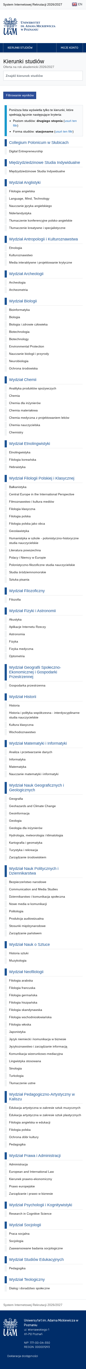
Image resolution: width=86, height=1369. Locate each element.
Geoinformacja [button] (19, 813)
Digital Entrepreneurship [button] (26, 151)
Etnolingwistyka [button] (19, 452)
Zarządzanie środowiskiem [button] (27, 857)
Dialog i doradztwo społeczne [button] (29, 1288)
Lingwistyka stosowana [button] (25, 1061)
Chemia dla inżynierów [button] (25, 403)
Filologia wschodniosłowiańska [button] (30, 1017)
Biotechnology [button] (19, 339)
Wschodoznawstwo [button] (22, 732)
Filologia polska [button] (20, 516)
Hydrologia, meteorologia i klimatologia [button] (36, 835)
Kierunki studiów (20, 47)
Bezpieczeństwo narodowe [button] (27, 882)
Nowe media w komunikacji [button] (28, 904)
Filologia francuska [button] (22, 988)
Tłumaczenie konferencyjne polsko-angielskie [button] (40, 220)
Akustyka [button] (15, 619)
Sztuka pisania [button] (19, 579)
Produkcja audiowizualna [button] (26, 918)
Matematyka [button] (17, 766)
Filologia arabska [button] (21, 980)
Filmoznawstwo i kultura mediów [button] (31, 501)
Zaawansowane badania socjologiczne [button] (36, 1248)
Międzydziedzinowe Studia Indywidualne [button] (37, 171)
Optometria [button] (17, 656)
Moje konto (69, 47)
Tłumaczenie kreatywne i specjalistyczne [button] (37, 228)
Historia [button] (14, 705)
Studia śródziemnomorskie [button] (27, 572)
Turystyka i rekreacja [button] (23, 850)
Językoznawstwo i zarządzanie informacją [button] (38, 1046)
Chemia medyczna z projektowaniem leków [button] (39, 417)
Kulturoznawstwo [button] (21, 255)
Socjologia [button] (16, 1241)
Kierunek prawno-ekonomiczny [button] (30, 1179)
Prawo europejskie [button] (22, 1186)
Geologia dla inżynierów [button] (25, 828)
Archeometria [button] (18, 290)
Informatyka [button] (17, 759)
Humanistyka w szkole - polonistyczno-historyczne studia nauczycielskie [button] (44, 540)
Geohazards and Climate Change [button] (32, 806)
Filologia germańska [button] (23, 995)
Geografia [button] (16, 798)
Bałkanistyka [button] (17, 487)
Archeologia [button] (17, 282)
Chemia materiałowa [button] (23, 410)
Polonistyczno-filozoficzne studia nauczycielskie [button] (42, 565)
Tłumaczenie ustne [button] (22, 1083)
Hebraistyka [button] (17, 467)
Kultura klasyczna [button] (21, 724)
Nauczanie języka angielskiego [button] (30, 206)
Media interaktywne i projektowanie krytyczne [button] (40, 262)
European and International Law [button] (31, 1171)
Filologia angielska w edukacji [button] (29, 1122)
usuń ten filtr (64, 131)
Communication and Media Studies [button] (33, 889)
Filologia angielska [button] (22, 191)
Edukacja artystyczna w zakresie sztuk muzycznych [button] (44, 1107)
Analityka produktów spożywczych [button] (32, 388)
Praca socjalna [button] (19, 1233)
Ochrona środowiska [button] (23, 368)
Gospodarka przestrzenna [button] (27, 685)
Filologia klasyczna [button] (22, 509)
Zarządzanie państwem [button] (25, 933)
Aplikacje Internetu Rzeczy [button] (27, 627)
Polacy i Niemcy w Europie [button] (27, 557)
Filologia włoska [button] (20, 1024)
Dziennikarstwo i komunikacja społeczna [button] (37, 896)
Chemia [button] (14, 395)
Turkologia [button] (16, 1075)
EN (79, 4)
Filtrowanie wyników (20, 95)
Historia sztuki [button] (18, 953)
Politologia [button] (16, 911)
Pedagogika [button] (17, 1144)
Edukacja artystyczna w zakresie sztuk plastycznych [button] (45, 1115)
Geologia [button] (15, 820)
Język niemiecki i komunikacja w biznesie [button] (37, 1039)
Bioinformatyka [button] (19, 309)
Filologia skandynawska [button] (25, 1010)
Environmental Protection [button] (26, 346)
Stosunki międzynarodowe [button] (27, 926)
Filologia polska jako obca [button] (27, 523)
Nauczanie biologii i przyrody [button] (29, 353)
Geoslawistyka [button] (19, 531)
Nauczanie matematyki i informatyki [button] (33, 774)
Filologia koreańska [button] (22, 459)
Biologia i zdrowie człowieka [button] (28, 324)
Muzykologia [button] (17, 960)
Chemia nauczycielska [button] (24, 425)
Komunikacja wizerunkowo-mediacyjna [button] (36, 1054)
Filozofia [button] (15, 599)
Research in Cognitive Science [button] (30, 1213)
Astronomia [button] (17, 634)
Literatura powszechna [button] (25, 550)
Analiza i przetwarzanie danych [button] (30, 752)
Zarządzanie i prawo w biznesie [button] (31, 1193)
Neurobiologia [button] (18, 361)
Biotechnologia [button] (19, 331)
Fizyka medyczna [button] (21, 649)
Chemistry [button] (16, 432)
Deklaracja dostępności (22, 1356)
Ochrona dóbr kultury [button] (24, 1137)
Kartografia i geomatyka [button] (25, 842)
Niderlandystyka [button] (20, 213)
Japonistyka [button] (17, 1032)
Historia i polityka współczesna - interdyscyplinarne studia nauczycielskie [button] (44, 715)
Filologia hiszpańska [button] (23, 1002)
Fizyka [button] (13, 641)
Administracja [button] (18, 1164)
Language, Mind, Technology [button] (29, 198)
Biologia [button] (14, 317)
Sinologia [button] (15, 1068)
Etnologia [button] (15, 248)
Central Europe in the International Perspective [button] (41, 494)
